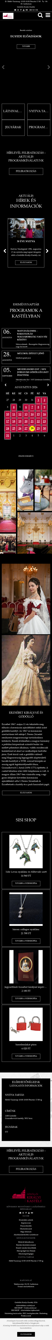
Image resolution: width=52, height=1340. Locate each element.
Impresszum (26, 1223)
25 (13, 428)
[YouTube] (24, 10)
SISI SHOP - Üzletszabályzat (25, 1308)
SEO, (24, 1313)
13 (26, 414)
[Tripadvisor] (26, 10)
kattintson (30, 1287)
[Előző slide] (3, 68)
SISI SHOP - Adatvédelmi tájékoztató (25, 1310)
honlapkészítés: (33, 1313)
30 (44, 428)
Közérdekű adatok (26, 1220)
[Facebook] (15, 10)
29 (38, 428)
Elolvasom (26, 793)
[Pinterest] (21, 10)
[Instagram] (18, 10)
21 (32, 421)
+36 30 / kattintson (31, 1284)
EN (34, 10)
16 (44, 414)
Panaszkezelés (26, 1226)
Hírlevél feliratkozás (26, 1242)
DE (37, 10)
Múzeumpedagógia (26, 1254)
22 (38, 421)
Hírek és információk (26, 204)
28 (32, 428)
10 (7, 414)
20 (26, 421)
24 (7, 428)
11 (13, 414)
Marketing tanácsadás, (13, 1313)
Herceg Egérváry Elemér (26, 1251)
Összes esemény (26, 456)
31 (7, 435)
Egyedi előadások (26, 36)
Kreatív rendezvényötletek (26, 1248)
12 (19, 414)
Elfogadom (26, 1334)
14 (32, 414)
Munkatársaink (26, 1229)
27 (26, 428)
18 (13, 421)
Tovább (26, 46)
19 (19, 421)
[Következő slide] (49, 68)
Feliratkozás (26, 171)
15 (38, 414)
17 (7, 421)
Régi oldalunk (26, 1232)
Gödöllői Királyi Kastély (26, 7)
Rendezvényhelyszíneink (26, 1245)
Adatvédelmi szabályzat (25, 1306)
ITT (6, 1132)
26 (19, 428)
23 (44, 421)
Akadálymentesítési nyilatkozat (26, 1235)
